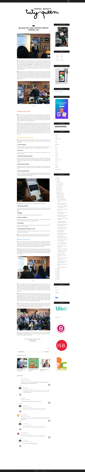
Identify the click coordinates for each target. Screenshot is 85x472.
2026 (57, 279)
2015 (57, 178)
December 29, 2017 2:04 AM (27, 441)
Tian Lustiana (24, 378)
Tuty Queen (31, 31)
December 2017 (59, 197)
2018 (57, 268)
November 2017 (59, 196)
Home (16, 0)
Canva (56, 136)
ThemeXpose (40, 470)
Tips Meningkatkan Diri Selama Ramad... (21, 370)
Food (56, 142)
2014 (57, 177)
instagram (57, 56)
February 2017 (59, 184)
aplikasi (56, 150)
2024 (57, 276)
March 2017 (59, 185)
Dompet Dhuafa (57, 138)
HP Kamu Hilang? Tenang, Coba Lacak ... (44, 370)
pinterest (61, 60)
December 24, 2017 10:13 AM (27, 389)
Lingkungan (57, 144)
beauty (56, 152)
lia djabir (23, 398)
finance (56, 157)
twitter (57, 60)
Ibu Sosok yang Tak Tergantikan (62, 248)
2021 (57, 272)
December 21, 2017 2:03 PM (25, 399)
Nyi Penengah (24, 432)
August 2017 (59, 192)
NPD (56, 146)
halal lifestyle (57, 159)
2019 (57, 269)
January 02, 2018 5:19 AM (27, 425)
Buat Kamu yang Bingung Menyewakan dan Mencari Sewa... (61, 200)
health (56, 161)
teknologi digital (58, 169)
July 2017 (58, 190)
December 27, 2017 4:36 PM (25, 416)
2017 (57, 181)
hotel (56, 163)
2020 (57, 271)
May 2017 (58, 188)
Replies (21, 385)
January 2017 (59, 182)
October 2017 (59, 194)
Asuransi (56, 134)
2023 (57, 275)
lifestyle (56, 167)
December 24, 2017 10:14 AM (27, 407)
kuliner (56, 165)
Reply (49, 384)
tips (33, 25)
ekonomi (56, 154)
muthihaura (23, 414)
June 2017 (58, 189)
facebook (61, 56)
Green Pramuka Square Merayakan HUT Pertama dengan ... (61, 255)
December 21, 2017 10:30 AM (25, 380)
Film (56, 140)
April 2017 (58, 186)
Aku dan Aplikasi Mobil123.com (62, 267)
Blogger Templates (49, 470)
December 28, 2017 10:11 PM (25, 434)
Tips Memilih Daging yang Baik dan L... (33, 370)
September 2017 (60, 193)
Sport (56, 148)
